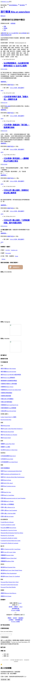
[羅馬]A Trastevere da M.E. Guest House (10, 549)
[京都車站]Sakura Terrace (7, 386)
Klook (16, 256)
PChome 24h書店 (15, 610)
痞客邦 (9, 84)
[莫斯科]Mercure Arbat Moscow (8, 593)
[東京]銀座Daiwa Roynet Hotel (8, 371)
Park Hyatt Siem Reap (6, 419)
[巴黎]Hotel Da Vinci (6, 492)
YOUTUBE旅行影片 (13, 33)
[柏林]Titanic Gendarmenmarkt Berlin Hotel (11, 471)
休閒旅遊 (13, 23)
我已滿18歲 (3, 679)
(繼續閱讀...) (4, 81)
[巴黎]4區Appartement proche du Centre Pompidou (13, 498)
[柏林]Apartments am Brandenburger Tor (10, 474)
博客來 (16, 606)
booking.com (14, 250)
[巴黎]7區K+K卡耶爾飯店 (7, 504)
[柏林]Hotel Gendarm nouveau (8, 486)
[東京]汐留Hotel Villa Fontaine (8, 368)
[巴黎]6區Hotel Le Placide (7, 501)
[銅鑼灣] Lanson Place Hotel (8, 443)
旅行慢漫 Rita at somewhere (15, 11)
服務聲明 (16, 661)
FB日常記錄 (23, 33)
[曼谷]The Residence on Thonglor (9, 434)
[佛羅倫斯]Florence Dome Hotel (8, 558)
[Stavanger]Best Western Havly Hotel (10, 582)
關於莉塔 (4, 33)
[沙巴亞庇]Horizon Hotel (7, 459)
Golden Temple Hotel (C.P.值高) (8, 417)
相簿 (5, 26)
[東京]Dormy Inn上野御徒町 (8, 377)
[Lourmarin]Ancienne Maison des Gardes (10, 540)
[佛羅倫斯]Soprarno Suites (7, 555)
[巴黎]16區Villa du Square (7, 516)
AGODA (7, 250)
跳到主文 (3, 16)
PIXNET (7, 660)
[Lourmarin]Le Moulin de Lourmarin (9, 543)
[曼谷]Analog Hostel (6, 437)
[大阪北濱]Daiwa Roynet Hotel (8, 411)
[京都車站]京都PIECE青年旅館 (9, 383)
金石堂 (10, 606)
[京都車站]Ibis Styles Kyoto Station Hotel (11, 389)
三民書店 (11, 619)
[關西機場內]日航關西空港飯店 (9, 380)
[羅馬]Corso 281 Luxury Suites (8, 552)
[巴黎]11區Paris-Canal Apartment (9, 510)
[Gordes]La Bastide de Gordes (8, 524)
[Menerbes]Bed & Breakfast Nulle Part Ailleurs (12, 533)
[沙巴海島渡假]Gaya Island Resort (9, 462)
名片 (5, 30)
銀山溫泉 (7, 106)
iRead (21, 606)
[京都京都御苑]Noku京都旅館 (8, 408)
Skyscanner (8, 253)
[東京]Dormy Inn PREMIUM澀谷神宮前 (11, 374)
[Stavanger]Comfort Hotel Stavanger (9, 584)
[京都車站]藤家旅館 (6, 395)
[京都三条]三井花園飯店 (7, 398)
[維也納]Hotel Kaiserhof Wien (8, 567)
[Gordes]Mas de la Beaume (7, 522)
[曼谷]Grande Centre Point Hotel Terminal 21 (11, 428)
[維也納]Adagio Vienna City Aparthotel (10, 576)
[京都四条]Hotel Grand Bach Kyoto (9, 405)
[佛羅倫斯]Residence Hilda (7, 561)
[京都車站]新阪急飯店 (6, 392)
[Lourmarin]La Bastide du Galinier (9, 538)
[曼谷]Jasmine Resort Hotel (7, 431)
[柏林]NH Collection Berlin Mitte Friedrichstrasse (12, 477)
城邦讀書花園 (15, 608)
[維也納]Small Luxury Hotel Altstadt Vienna (11, 570)
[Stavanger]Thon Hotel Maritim (8, 587)
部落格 (5, 28)
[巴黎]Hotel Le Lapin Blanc (7, 495)
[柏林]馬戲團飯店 (5, 468)
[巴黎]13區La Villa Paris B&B (8, 513)
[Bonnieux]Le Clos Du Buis (7, 535)
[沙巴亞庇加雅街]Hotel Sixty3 (8, 456)
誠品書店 (21, 618)
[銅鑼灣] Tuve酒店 (5, 446)
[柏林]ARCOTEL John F (7, 483)
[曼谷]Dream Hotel (5, 425)
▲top (2, 90)
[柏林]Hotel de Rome (6, 480)
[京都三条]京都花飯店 (6, 401)
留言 (12, 84)
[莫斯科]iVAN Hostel (6, 596)
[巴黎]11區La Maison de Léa (8, 507)
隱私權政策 (26, 660)
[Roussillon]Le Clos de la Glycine (9, 530)
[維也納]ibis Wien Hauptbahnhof (9, 573)
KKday (3, 259)
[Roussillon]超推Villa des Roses (8, 527)
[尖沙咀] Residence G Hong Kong (9, 449)
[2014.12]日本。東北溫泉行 (17, 87)
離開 (9, 679)
